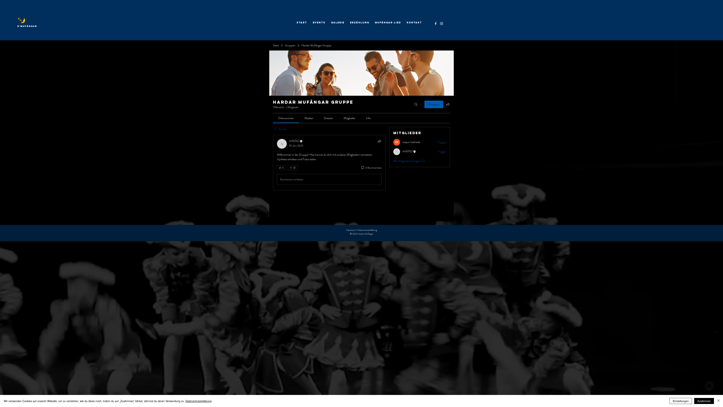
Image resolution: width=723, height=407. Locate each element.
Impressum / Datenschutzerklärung (361, 230)
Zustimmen (704, 401)
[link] (286, 118)
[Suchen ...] (416, 104)
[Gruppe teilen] (447, 104)
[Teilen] (379, 141)
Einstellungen (681, 401)
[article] (329, 162)
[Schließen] (718, 401)
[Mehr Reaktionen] (293, 167)
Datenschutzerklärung (198, 401)
